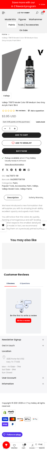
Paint (15, 183)
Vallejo (6, 95)
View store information (14, 164)
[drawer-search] (37, 12)
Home (4, 34)
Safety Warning (36, 197)
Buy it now (21, 151)
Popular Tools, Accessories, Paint (16, 186)
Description (13, 197)
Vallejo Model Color (10, 189)
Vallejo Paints (26, 189)
